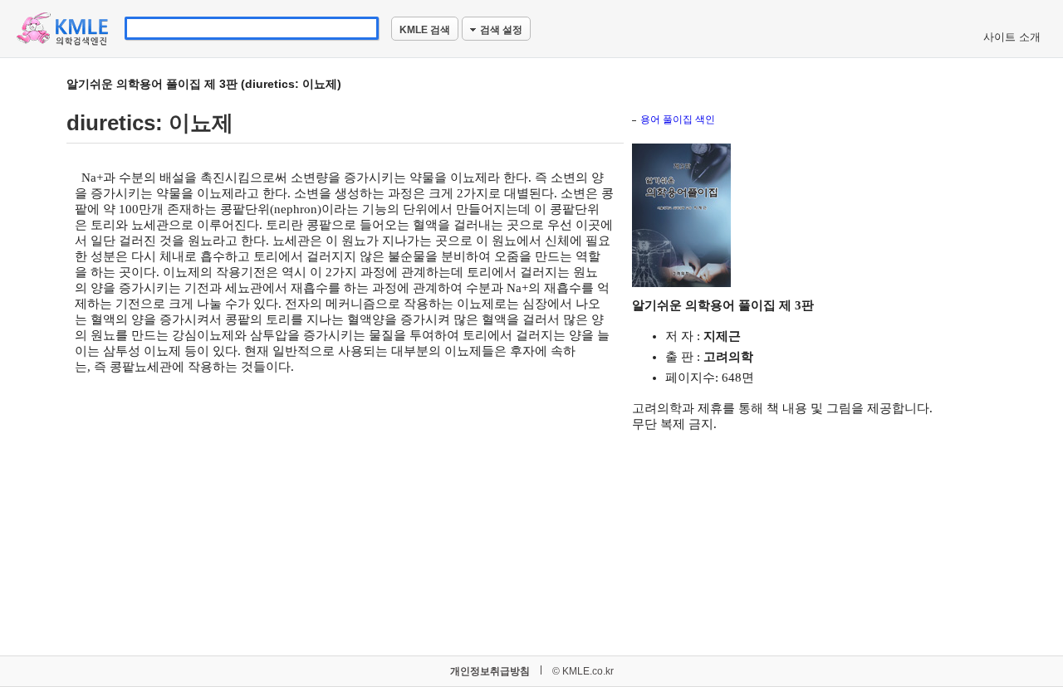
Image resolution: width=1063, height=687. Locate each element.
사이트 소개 (1012, 37)
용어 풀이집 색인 (677, 119)
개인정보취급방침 (490, 671)
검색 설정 (501, 30)
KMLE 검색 (424, 30)
